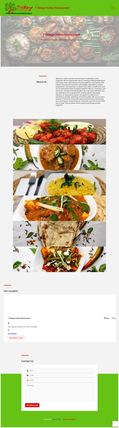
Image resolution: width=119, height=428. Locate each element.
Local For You (56, 419)
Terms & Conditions (69, 419)
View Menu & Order (16, 338)
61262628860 (12, 334)
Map (107, 318)
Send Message (32, 405)
